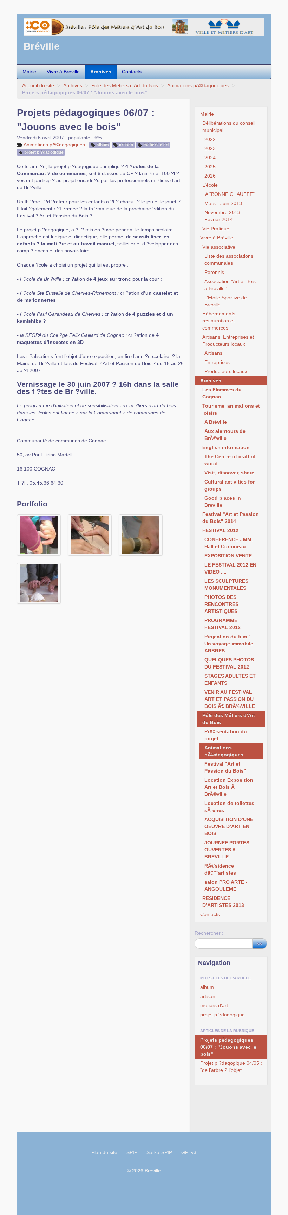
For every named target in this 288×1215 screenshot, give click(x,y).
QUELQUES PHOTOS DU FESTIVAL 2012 (229, 663)
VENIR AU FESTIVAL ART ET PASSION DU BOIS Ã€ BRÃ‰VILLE (229, 699)
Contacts (132, 72)
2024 (210, 157)
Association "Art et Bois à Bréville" (230, 285)
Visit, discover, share (229, 472)
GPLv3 (188, 1152)
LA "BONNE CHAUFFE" (228, 194)
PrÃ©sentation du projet (225, 735)
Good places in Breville (222, 501)
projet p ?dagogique (44, 152)
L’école (210, 185)
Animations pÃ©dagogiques (198, 85)
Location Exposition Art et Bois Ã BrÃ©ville (228, 787)
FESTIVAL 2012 (220, 530)
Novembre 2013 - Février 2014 (223, 216)
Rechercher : (209, 933)
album (103, 144)
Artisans (213, 353)
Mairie (29, 72)
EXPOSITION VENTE (228, 555)
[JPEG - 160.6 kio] (90, 535)
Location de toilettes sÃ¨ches (229, 806)
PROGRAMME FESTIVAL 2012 (222, 624)
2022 (210, 139)
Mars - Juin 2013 (223, 203)
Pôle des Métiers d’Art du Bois (124, 85)
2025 (210, 167)
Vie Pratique (215, 228)
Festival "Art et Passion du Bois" (225, 767)
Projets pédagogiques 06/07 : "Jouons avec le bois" (228, 1047)
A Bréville (215, 422)
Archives (100, 72)
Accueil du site (38, 85)
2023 (210, 148)
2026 (210, 176)
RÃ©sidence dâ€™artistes (220, 869)
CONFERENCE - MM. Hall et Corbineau (228, 543)
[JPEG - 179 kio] (39, 583)
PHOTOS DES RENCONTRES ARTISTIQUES (221, 604)
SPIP (131, 1152)
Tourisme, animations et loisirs (231, 409)
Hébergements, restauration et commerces (219, 321)
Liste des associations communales (228, 259)
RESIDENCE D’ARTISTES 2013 (223, 901)
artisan (126, 144)
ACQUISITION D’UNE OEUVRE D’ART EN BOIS (228, 826)
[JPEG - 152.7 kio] (39, 535)
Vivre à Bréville (63, 72)
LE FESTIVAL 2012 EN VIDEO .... (230, 568)
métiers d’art (156, 144)
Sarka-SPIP (159, 1152)
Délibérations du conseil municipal (228, 126)
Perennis (214, 272)
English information (226, 447)
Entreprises (217, 362)
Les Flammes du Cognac (222, 393)
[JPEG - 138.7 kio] (141, 535)
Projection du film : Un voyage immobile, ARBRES (229, 643)
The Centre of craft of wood (230, 460)
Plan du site (104, 1152)
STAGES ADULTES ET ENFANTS (230, 679)
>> (259, 943)
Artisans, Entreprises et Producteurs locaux (228, 340)
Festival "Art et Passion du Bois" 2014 (230, 517)
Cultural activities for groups (229, 485)
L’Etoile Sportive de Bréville (225, 301)
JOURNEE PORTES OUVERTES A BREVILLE (226, 849)
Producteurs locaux (225, 371)
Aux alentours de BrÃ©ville (225, 434)
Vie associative (218, 247)
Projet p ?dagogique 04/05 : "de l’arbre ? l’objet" (231, 1066)
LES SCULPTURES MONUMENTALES (226, 584)
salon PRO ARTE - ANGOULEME (225, 885)
